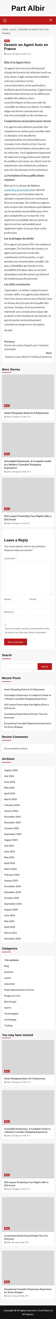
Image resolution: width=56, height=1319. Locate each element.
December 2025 (12, 816)
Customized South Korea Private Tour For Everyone (26, 716)
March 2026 (10, 799)
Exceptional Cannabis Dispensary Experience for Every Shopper (27, 725)
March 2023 (10, 932)
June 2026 (9, 781)
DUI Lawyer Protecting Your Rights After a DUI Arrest (26, 706)
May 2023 (9, 921)
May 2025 (9, 857)
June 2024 (9, 915)
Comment (10, 558)
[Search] (51, 20)
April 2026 (9, 793)
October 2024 (11, 898)
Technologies (11, 1013)
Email (33, 599)
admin (9, 54)
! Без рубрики (11, 960)
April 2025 (9, 863)
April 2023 (9, 927)
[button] (5, 20)
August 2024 (11, 909)
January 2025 (11, 880)
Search (7, 655)
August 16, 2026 (20, 472)
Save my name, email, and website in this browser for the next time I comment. (27, 630)
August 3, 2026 (19, 523)
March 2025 (10, 869)
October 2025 (11, 828)
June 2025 (9, 851)
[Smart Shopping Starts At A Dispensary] (28, 392)
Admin (9, 417)
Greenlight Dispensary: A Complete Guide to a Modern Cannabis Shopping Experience (27, 464)
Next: (28, 355)
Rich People (10, 1001)
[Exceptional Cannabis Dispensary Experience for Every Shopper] (28, 1268)
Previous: (26, 345)
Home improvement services (19, 989)
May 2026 (9, 787)
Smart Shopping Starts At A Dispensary (26, 413)
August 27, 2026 (20, 417)
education (9, 983)
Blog (7, 41)
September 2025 (13, 834)
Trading (8, 1025)
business (8, 972)
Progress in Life (12, 995)
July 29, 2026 (19, 1242)
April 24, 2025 (20, 54)
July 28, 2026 (19, 1296)
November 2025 (12, 822)
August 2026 (11, 770)
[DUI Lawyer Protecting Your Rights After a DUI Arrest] (28, 495)
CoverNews (43, 1310)
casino (7, 977)
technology (10, 1019)
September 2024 (13, 903)
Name (8, 599)
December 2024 (12, 886)
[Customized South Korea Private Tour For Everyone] (28, 1214)
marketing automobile (17, 189)
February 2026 (12, 805)
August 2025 (11, 839)
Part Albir (28, 8)
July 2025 (9, 845)
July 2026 (9, 776)
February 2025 (12, 874)
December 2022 (12, 938)
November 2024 (12, 892)
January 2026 (11, 810)
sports (7, 1007)
